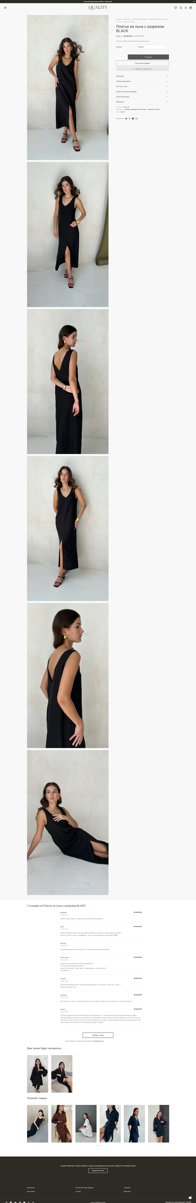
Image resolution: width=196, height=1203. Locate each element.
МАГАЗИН (127, 19)
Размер (118, 47)
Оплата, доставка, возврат (126, 92)
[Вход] (186, 8)
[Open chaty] (190, 1197)
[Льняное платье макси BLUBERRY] (37, 1124)
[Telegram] (133, 118)
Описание (120, 76)
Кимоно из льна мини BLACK (37, 1086)
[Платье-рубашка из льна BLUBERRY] (110, 1124)
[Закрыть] (194, 1)
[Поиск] (181, 8)
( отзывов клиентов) (138, 36)
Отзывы (78, 1191)
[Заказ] (190, 8)
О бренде (127, 1187)
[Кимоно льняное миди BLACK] (61, 1074)
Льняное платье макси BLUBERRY (36, 1136)
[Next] (169, 1119)
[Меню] (5, 8)
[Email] (136, 118)
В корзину (148, 57)
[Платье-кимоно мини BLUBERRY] (158, 1124)
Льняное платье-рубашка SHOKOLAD (61, 1136)
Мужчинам (31, 1191)
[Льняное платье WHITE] (86, 1124)
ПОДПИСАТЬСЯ (98, 1170)
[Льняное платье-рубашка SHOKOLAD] (61, 1124)
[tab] (142, 76)
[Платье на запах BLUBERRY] (134, 1124)
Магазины (120, 102)
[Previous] (26, 1119)
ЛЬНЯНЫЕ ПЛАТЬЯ (154, 19)
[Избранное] (175, 8)
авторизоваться (98, 1041)
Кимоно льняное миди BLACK (60, 1086)
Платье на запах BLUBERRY (132, 1136)
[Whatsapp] (129, 118)
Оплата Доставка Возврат (84, 1187)
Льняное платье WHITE (84, 1136)
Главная (119, 19)
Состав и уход (121, 86)
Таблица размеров (123, 81)
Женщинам (31, 1187)
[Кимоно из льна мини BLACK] (37, 1074)
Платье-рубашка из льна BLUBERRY (109, 1136)
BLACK (123, 112)
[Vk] (126, 118)
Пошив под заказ (122, 97)
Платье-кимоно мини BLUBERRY (158, 1136)
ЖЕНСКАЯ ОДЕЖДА (139, 19)
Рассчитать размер (142, 63)
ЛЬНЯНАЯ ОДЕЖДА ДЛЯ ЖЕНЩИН (135, 109)
